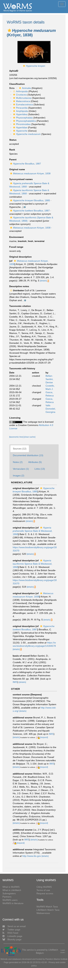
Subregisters (9, 893)
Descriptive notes (19, 286)
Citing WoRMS (44, 887)
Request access (44, 893)
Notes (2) (18, 462)
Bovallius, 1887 (27, 163)
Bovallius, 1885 (31, 200)
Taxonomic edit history (22, 368)
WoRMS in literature (12, 903)
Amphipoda (22, 111)
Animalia (26, 88)
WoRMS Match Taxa (47, 906)
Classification (17, 84)
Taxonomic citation (20, 306)
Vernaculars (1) (21, 468)
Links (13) (39, 468)
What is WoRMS (10, 887)
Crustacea (21, 94)
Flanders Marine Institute (56, 959)
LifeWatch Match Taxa (47, 910)
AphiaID (13, 70)
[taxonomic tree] (16, 437)
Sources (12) (19, 448)
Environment (16, 237)
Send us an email (16, 926)
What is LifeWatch (11, 890)
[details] (43, 281)
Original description (20, 256)
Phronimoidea (23, 124)
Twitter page (13, 929)
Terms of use (43, 890)
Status (13, 139)
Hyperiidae (21, 127)
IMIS (15, 682)
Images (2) (18, 475)
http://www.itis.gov (31, 856)
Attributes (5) (35, 462)
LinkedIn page (14, 936)
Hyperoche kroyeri (35, 66)
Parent (13, 159)
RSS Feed (12, 933)
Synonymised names (21, 179)
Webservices (43, 913)
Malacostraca (23, 101)
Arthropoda (22, 91)
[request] (44, 737)
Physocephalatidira (26, 121)
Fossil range (16, 247)
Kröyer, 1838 (32, 173)
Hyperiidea (21, 114)
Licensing (14, 417)
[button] (9, 30)
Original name (17, 169)
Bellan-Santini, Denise (49, 379)
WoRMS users (9, 900)
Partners (6, 896)
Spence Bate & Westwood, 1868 (32, 530)
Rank (12, 149)
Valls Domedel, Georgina (51, 408)
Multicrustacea (23, 98)
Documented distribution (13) (28, 455)
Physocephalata (24, 117)
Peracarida (21, 107)
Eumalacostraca (24, 104)
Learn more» (62, 951)
